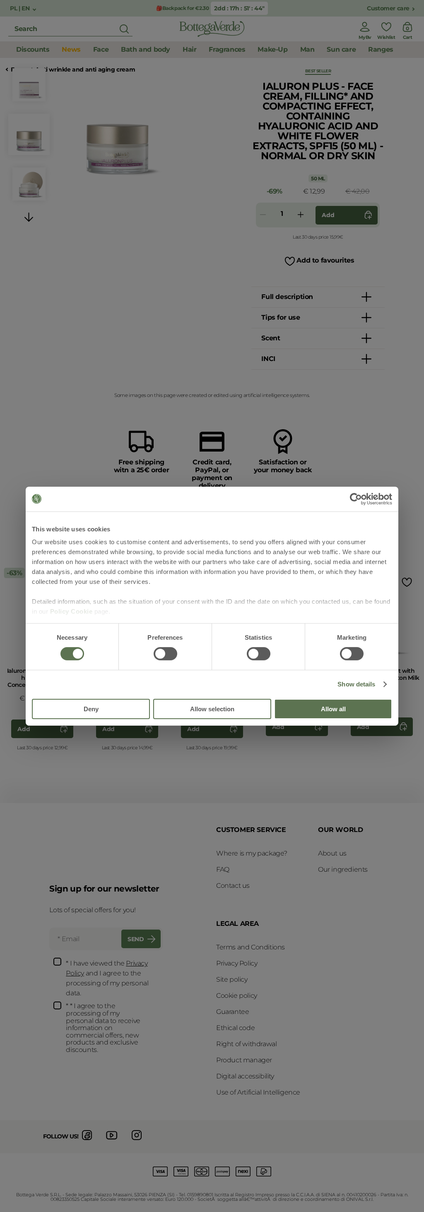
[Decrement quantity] (263, 215)
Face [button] (100, 49)
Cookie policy (236, 995)
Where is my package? (251, 853)
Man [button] (307, 49)
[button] (29, 218)
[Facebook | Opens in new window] (87, 1141)
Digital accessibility (245, 1076)
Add (328, 215)
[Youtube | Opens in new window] (112, 1141)
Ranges (380, 49)
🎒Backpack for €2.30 (182, 8)
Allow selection (212, 708)
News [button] (71, 49)
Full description (287, 297)
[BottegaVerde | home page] (212, 29)
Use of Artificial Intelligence (258, 1092)
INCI (268, 359)
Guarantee (232, 1012)
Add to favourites (325, 260)
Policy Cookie (71, 611)
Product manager (244, 1060)
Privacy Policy (236, 963)
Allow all (333, 708)
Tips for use (280, 317)
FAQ (222, 869)
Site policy (232, 979)
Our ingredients (343, 869)
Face (17, 69)
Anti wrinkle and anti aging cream (85, 69)
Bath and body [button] (145, 49)
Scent (270, 338)
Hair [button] (189, 49)
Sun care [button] (341, 49)
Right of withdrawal (246, 1044)
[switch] (165, 653)
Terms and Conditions (250, 947)
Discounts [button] (32, 49)
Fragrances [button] (227, 49)
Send (136, 939)
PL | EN (20, 8)
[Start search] (124, 29)
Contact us (233, 885)
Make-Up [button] (272, 49)
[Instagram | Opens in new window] (136, 1141)
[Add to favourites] (406, 582)
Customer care (388, 8)
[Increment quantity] (301, 215)
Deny (91, 708)
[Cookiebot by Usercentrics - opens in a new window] (356, 498)
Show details (356, 684)
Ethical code (235, 1028)
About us (332, 853)
